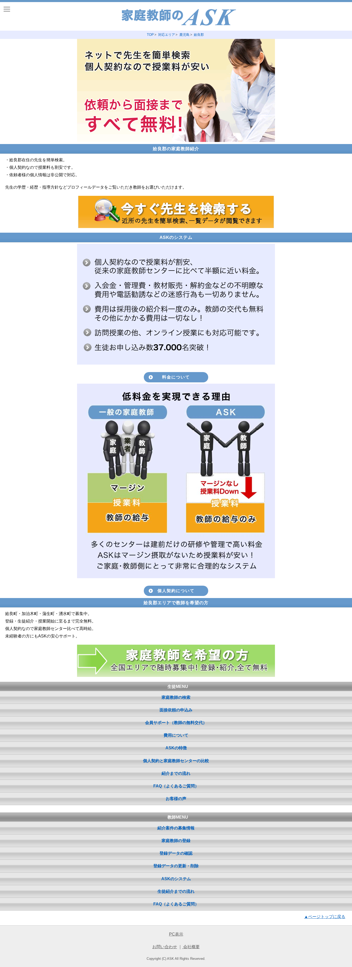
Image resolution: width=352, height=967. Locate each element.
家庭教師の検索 (176, 697)
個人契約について (176, 590)
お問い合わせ (164, 947)
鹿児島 (184, 35)
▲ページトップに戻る (324, 916)
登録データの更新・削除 (176, 866)
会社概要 (191, 947)
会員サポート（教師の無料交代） (176, 722)
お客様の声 (176, 798)
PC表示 (176, 934)
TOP (150, 35)
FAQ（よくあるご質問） (176, 786)
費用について (176, 735)
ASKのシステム (176, 879)
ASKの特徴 (176, 748)
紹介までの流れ (176, 773)
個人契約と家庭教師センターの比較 (176, 761)
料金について (176, 377)
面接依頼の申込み (176, 710)
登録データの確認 (176, 853)
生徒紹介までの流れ (176, 891)
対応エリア (166, 35)
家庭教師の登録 (176, 840)
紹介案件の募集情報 (176, 828)
